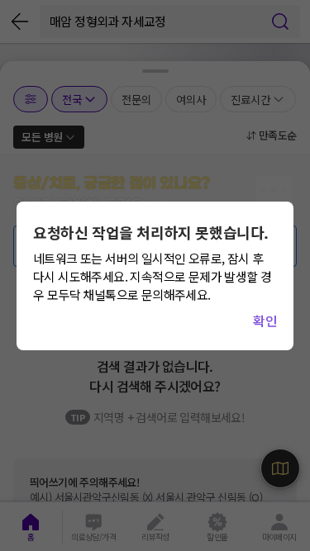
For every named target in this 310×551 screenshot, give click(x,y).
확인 (265, 320)
